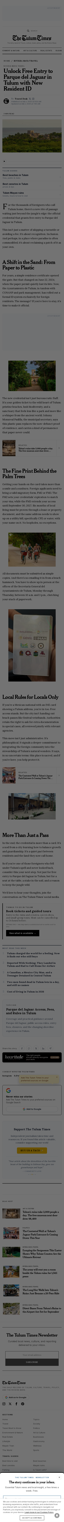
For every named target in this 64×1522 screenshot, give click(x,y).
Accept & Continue (32, 1518)
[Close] (59, 1477)
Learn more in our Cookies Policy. (39, 1512)
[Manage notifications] (57, 1515)
